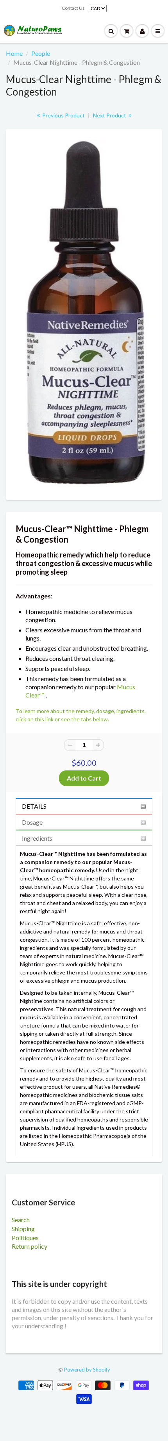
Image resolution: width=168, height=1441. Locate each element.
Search (21, 1219)
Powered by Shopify (87, 1369)
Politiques (25, 1237)
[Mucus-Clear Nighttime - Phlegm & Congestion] (84, 313)
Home (14, 53)
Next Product (110, 115)
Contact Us (73, 8)
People (40, 53)
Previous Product (63, 115)
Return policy (29, 1246)
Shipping (23, 1228)
